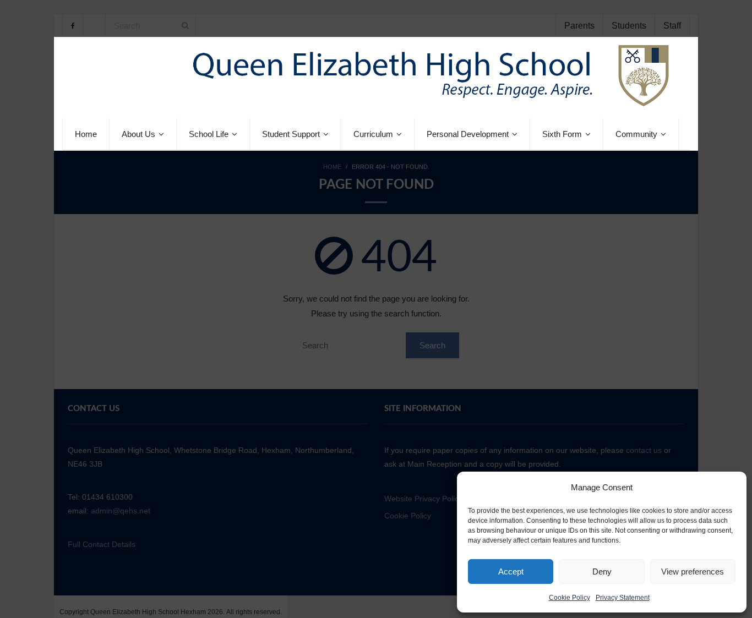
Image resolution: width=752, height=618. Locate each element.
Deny (602, 571)
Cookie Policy (569, 597)
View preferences (692, 571)
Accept (511, 571)
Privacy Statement (623, 597)
